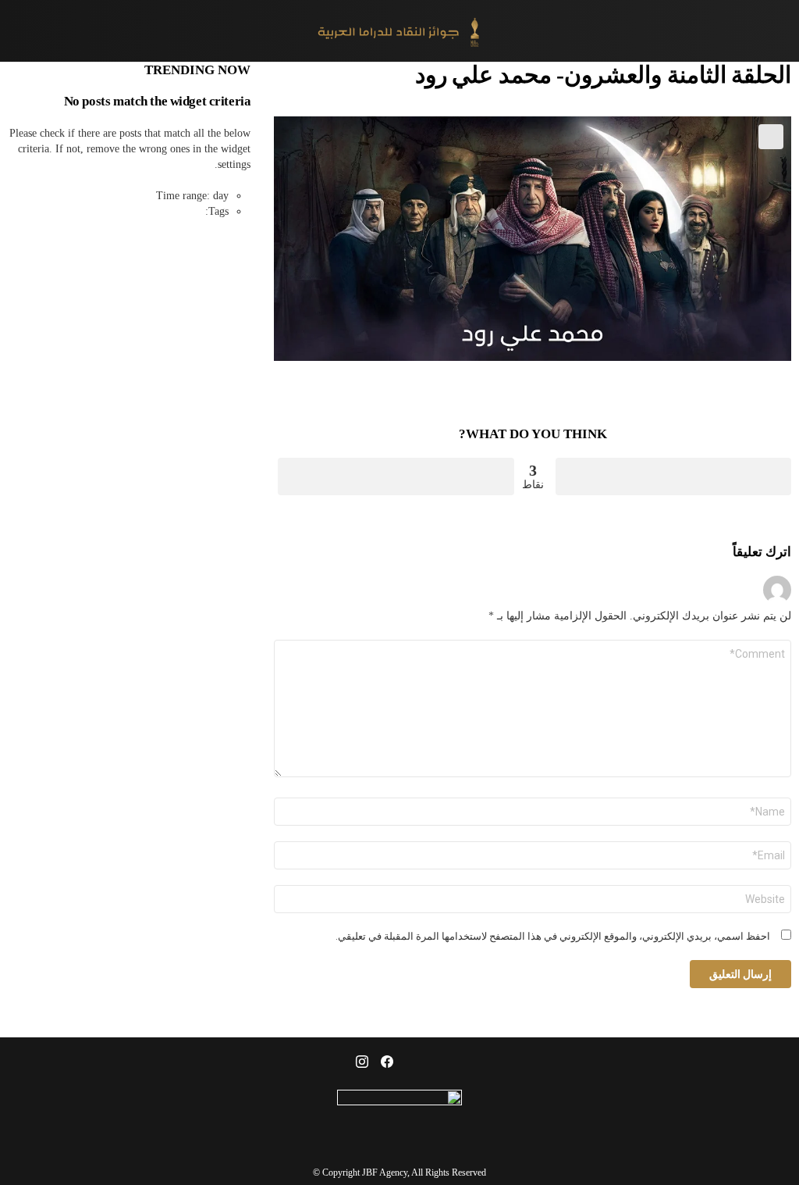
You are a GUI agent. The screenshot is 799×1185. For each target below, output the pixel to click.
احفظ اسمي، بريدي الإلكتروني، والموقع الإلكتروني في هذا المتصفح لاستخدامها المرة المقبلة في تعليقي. (553, 936)
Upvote (673, 476)
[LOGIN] (17, 31)
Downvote (395, 476)
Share (770, 136)
